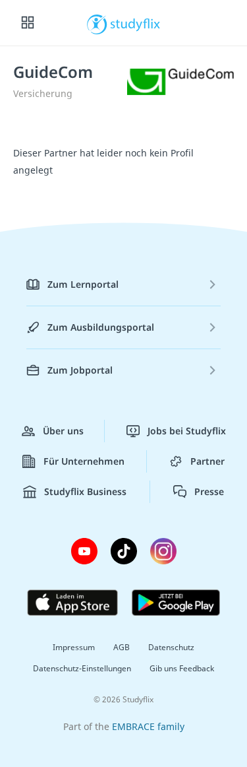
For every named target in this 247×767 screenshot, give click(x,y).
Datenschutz (171, 647)
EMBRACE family (148, 726)
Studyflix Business (85, 491)
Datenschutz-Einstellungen (82, 668)
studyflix (135, 23)
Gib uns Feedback (182, 668)
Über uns (63, 430)
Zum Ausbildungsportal (100, 327)
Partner (207, 461)
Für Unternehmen (83, 461)
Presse (209, 491)
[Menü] (27, 23)
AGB (121, 647)
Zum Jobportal (80, 370)
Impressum (74, 647)
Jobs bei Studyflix (187, 430)
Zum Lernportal (83, 284)
